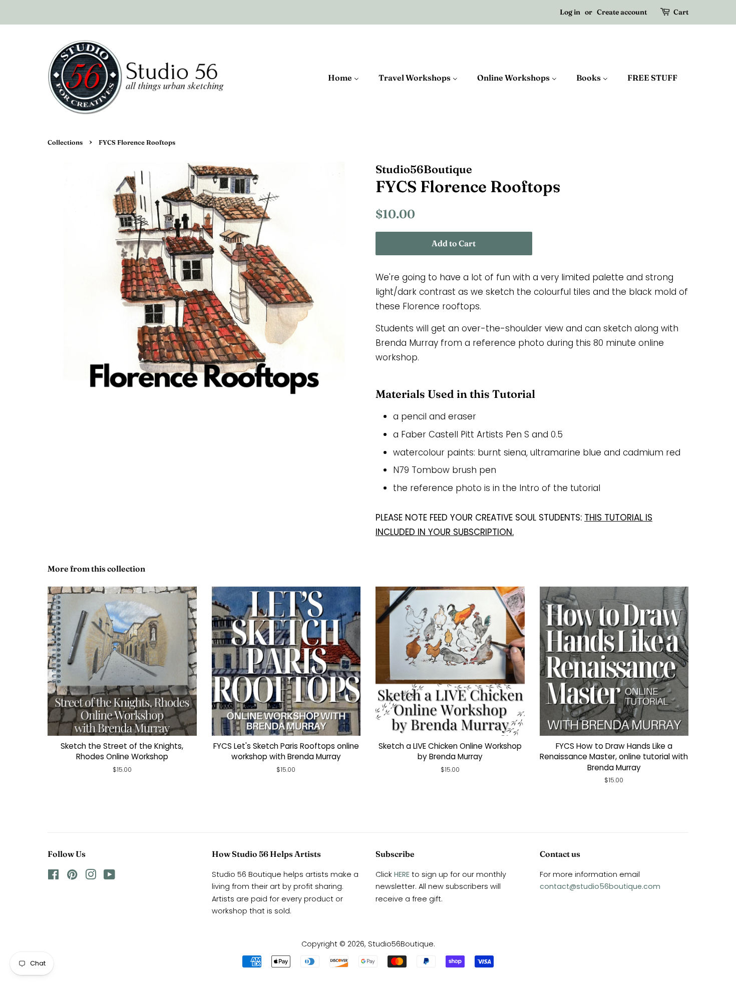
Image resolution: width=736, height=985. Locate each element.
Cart (680, 12)
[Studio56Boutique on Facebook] (53, 876)
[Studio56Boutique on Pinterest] (72, 876)
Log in (570, 12)
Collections (65, 142)
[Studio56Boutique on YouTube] (109, 876)
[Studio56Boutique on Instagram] (90, 876)
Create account (622, 12)
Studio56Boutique (401, 944)
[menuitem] (348, 77)
